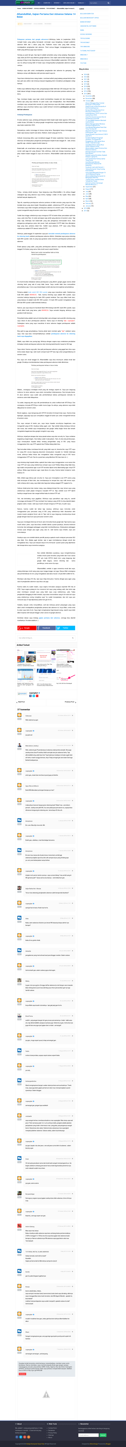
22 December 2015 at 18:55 (63, 800)
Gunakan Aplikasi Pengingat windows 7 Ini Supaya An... (94, 138)
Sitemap (51, 1435)
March (88, 201)
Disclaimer (51, 1430)
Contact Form (52, 1428)
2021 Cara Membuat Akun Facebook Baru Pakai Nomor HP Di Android (45, 685)
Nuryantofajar (30, 1194)
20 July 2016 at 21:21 (65, 1015)
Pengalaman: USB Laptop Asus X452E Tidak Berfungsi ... (95, 142)
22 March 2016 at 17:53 (64, 903)
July (87, 191)
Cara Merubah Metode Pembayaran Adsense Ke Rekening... (93, 163)
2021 (85, 79)
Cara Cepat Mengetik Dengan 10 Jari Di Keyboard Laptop (96, 173)
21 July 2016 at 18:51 (65, 1036)
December (89, 96)
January (88, 206)
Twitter (65, 628)
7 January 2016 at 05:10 (64, 835)
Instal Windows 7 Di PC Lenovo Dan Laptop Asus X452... (96, 114)
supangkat (33, 693)
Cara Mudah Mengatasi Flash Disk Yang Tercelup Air (96, 128)
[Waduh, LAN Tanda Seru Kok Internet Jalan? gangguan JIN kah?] (26, 675)
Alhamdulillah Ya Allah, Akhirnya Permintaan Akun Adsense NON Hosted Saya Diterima (64, 666)
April (87, 198)
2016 (85, 91)
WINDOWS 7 (84, 55)
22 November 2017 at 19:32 (63, 1314)
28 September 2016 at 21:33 (63, 1158)
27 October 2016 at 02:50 (64, 1193)
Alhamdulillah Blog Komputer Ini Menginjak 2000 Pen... (95, 176)
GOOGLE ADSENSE (39, 8)
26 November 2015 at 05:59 (63, 770)
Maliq (27, 981)
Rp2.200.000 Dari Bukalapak (64, 683)
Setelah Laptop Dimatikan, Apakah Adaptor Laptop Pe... (96, 156)
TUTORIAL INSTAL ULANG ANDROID (37, 1252)
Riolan (27, 1287)
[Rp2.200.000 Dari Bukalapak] (66, 675)
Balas (19, 719)
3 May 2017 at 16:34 (65, 1251)
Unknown (28, 716)
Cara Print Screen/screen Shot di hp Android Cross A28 (96, 117)
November (89, 98)
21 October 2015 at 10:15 (64, 715)
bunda (27, 1272)
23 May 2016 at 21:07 (65, 935)
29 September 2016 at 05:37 (63, 1178)
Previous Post (69, 702)
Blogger (108, 1444)
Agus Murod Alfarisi (32, 786)
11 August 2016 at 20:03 (64, 1066)
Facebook (46, 628)
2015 (85, 93)
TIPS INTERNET (50, 8)
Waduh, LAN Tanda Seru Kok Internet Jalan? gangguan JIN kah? (25, 685)
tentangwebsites (30, 1081)
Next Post (21, 702)
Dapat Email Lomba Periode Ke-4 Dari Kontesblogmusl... (96, 107)
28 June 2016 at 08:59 (64, 950)
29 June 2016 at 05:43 (64, 965)
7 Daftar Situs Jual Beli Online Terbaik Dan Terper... (95, 180)
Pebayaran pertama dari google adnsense (32, 39)
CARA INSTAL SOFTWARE (88, 26)
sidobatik (28, 1116)
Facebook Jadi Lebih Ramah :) (95, 167)
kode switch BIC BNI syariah (37, 292)
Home (19, 8)
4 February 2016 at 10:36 (64, 888)
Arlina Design (94, 1444)
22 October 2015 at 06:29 (64, 730)
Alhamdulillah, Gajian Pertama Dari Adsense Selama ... (96, 149)
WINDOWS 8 (84, 59)
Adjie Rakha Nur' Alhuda (33, 888)
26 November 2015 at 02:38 (63, 745)
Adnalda (28, 951)
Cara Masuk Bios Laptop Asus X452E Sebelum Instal (95, 145)
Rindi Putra (29, 1016)
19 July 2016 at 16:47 (65, 980)
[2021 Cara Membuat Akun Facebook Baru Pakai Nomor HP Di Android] (46, 675)
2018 (85, 86)
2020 (85, 81)
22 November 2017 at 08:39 (63, 1286)
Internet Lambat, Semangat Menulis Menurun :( (94, 183)
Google (27, 628)
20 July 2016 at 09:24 (65, 1000)
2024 (85, 74)
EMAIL (82, 30)
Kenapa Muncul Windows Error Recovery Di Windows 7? (95, 110)
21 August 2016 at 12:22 (64, 1081)
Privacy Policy (52, 1433)
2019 (85, 84)
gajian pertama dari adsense (49, 618)
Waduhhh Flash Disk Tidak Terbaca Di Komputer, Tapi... (96, 131)
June (87, 194)
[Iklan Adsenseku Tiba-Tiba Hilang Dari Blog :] (46, 656)
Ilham (27, 1332)
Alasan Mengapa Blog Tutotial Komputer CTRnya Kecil (95, 103)
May (87, 196)
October (88, 101)
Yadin (27, 1051)
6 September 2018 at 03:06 (63, 1331)
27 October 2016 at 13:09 (64, 1211)
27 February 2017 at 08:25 (64, 1226)
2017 (85, 89)
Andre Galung (29, 1226)
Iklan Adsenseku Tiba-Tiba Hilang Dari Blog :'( (44, 665)
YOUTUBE (83, 63)
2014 (85, 208)
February (88, 203)
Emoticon (22, 1374)
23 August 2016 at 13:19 (64, 1141)
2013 (85, 210)
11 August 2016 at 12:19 (64, 1051)
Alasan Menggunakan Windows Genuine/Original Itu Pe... (95, 124)
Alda (26, 918)
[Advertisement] (31, 31)
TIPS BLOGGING (85, 38)
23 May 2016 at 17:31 (65, 918)
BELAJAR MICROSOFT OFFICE (89, 18)
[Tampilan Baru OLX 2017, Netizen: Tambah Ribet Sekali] (26, 656)
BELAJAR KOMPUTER (87, 13)
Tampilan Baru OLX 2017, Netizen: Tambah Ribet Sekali (25, 665)
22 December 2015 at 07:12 (63, 785)
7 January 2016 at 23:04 (64, 850)
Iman (27, 1159)
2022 (85, 77)
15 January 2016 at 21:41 (64, 870)
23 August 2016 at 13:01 (64, 1116)
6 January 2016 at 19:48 (64, 820)
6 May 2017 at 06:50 (65, 1271)
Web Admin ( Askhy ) (32, 746)
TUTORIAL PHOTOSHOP (87, 51)
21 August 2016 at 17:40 (64, 1101)
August (88, 189)
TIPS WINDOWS (85, 46)
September (89, 186)
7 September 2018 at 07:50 (63, 1349)
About (50, 1437)
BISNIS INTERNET (28, 8)
